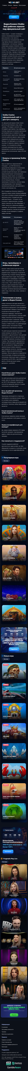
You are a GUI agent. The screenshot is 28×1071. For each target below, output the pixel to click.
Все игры (6, 460)
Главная (4, 5)
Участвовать (8, 851)
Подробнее (14, 649)
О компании (5, 1027)
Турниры (4, 1031)
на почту (20, 1054)
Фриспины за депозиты (7, 1034)
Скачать (10, 5)
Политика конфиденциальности (10, 1044)
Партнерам (4, 1046)
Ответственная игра (7, 1042)
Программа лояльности (7, 1029)
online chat (12, 1054)
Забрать (14, 17)
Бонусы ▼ (14, 7)
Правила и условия (6, 1040)
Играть (14, 1015)
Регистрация (22, 5)
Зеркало (15, 5)
